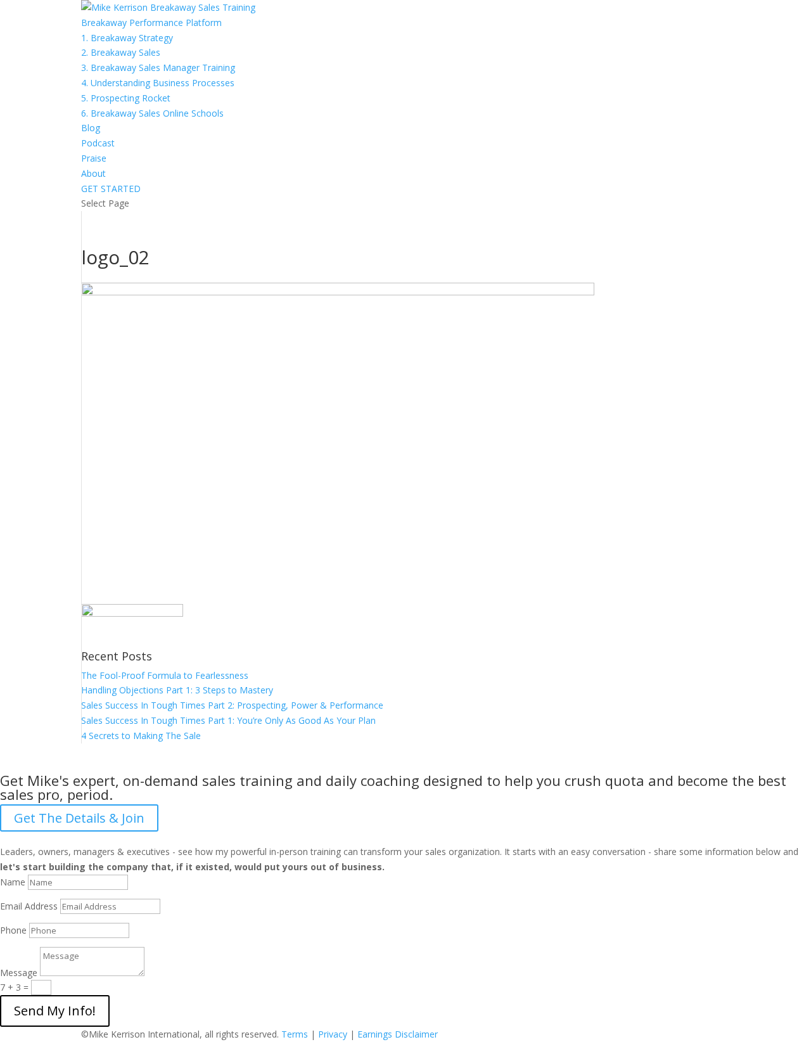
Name (12, 882)
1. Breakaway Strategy (127, 38)
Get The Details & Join (79, 818)
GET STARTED (111, 189)
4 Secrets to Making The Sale (141, 736)
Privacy (332, 1034)
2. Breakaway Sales (120, 52)
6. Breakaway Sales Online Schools (152, 113)
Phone (13, 930)
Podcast (98, 143)
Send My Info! (55, 1010)
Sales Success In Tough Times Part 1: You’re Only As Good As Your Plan (228, 720)
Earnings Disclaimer (397, 1034)
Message (18, 973)
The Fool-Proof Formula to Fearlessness (164, 675)
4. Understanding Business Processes (157, 83)
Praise (93, 158)
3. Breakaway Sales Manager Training (158, 67)
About (93, 173)
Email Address (29, 906)
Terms (294, 1034)
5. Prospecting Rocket (125, 98)
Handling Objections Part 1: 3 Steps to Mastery (177, 690)
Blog (90, 128)
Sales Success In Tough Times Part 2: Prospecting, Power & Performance (232, 705)
